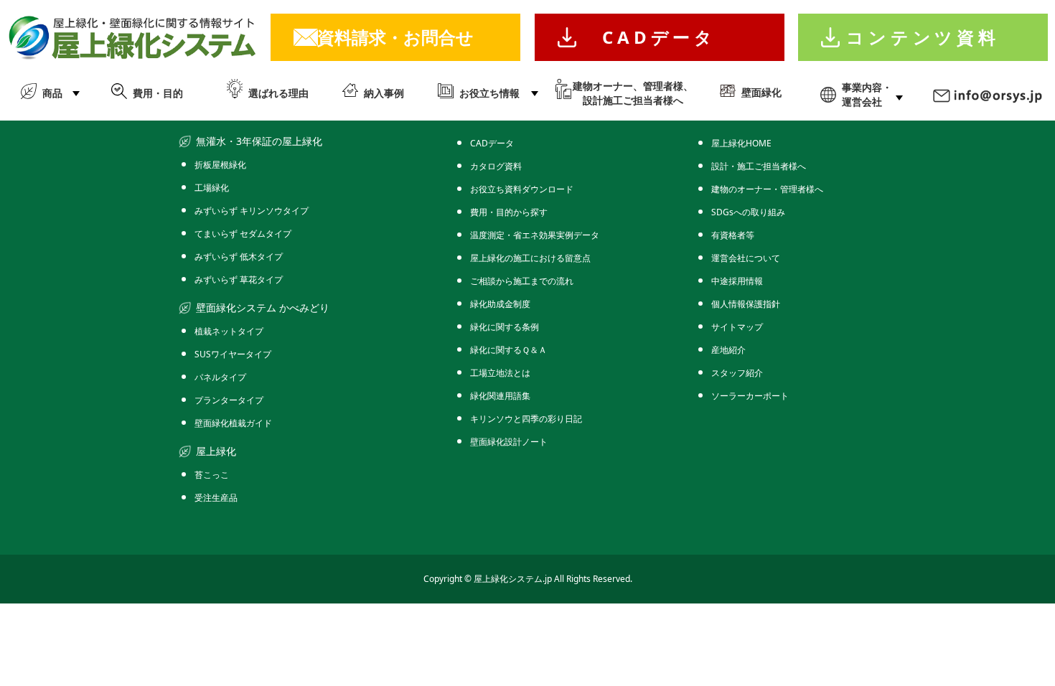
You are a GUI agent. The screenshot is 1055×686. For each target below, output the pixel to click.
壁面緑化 (761, 92)
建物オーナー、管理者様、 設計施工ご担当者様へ (633, 93)
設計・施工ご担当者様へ (758, 166)
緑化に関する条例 (504, 327)
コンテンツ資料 (923, 37)
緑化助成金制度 (500, 304)
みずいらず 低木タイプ (238, 256)
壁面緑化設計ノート (509, 442)
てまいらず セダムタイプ (242, 233)
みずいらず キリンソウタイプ (251, 211)
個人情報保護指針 (745, 304)
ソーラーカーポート (750, 396)
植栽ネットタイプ (228, 331)
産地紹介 (728, 350)
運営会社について (745, 258)
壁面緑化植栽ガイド (233, 423)
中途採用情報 (737, 281)
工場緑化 (211, 188)
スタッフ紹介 (737, 373)
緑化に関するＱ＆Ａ (508, 350)
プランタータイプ (228, 400)
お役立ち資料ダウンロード (521, 189)
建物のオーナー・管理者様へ (767, 189)
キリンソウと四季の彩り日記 (526, 419)
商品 (52, 93)
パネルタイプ (220, 377)
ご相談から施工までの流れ (521, 281)
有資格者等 (732, 235)
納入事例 (384, 93)
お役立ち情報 (489, 93)
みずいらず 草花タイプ (238, 279)
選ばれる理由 (278, 93)
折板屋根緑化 (220, 165)
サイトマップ (737, 327)
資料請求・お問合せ (395, 37)
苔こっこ (211, 475)
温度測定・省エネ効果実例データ (534, 235)
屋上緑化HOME (741, 143)
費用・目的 (158, 93)
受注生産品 (216, 498)
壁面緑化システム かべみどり (262, 307)
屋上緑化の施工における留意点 (530, 258)
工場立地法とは (500, 373)
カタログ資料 (496, 166)
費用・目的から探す (509, 212)
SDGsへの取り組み (748, 212)
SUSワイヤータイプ (232, 354)
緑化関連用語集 (500, 396)
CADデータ (659, 37)
